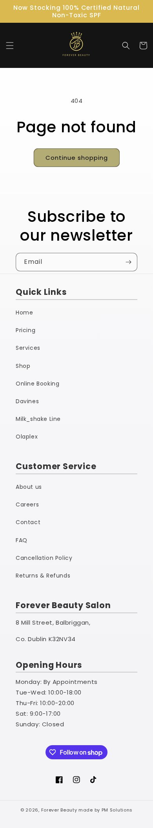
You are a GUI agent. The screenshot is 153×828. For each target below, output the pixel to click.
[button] (9, 45)
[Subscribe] (128, 262)
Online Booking (37, 383)
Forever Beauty (59, 810)
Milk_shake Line (38, 419)
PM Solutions (117, 810)
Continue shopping (77, 158)
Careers (27, 504)
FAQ (21, 540)
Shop (23, 366)
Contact (28, 522)
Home (24, 312)
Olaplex (27, 437)
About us (29, 487)
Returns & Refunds (43, 575)
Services (28, 348)
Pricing (25, 330)
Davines (27, 401)
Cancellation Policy (44, 558)
